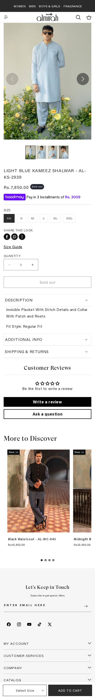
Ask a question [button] (47, 413)
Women (20, 6)
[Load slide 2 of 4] (46, 560)
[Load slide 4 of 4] (53, 560)
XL (57, 219)
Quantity (12, 255)
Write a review (47, 401)
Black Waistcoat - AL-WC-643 (32, 539)
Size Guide (13, 246)
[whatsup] (14, 236)
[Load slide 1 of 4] (42, 560)
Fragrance (73, 6)
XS (11, 219)
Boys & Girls (49, 6)
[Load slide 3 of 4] (49, 560)
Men (32, 6)
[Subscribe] (85, 606)
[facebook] (7, 236)
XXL (71, 219)
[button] (6, 17)
